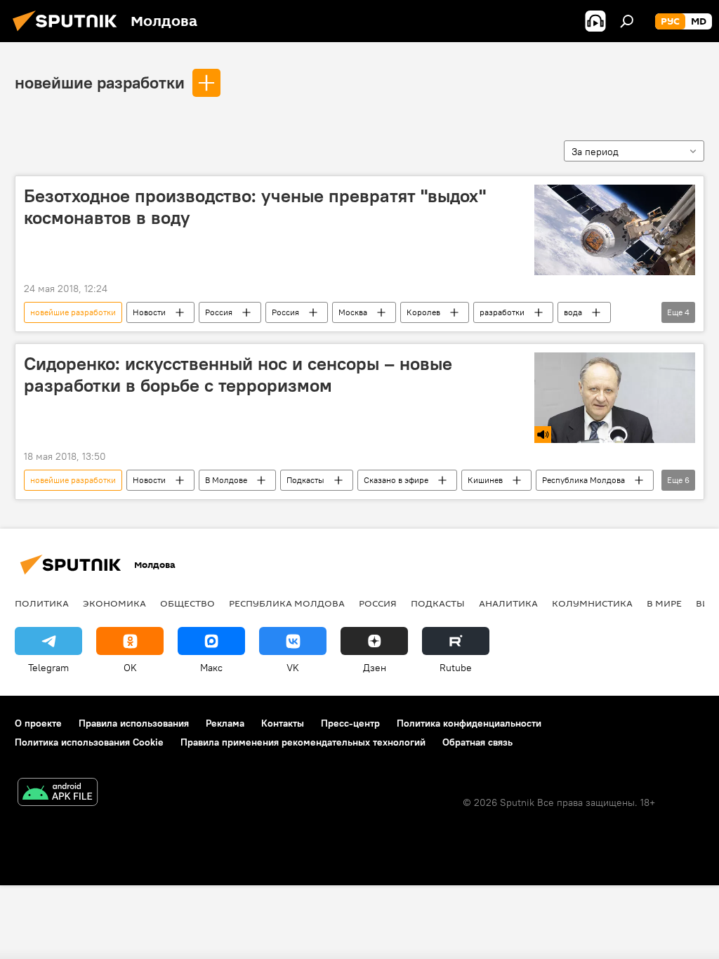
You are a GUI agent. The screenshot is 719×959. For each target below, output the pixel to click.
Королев (423, 312)
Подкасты (305, 480)
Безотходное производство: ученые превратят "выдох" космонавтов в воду (255, 207)
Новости (149, 312)
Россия (218, 312)
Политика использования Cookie (89, 742)
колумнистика (592, 603)
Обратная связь (477, 742)
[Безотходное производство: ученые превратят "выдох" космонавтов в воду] (614, 230)
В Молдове (226, 480)
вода (573, 312)
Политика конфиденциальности (469, 723)
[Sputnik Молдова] (69, 33)
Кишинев (485, 480)
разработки (502, 312)
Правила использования (134, 723)
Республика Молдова (583, 480)
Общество (187, 603)
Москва (352, 312)
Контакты (282, 723)
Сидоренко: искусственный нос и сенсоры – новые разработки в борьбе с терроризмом (238, 374)
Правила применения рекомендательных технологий (303, 742)
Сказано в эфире (396, 480)
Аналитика (508, 603)
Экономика (114, 603)
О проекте (38, 723)
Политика (42, 603)
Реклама (225, 723)
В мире (664, 603)
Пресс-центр (350, 723)
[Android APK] (57, 793)
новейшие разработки (100, 82)
